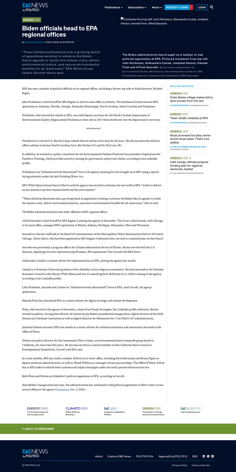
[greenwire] (179, 93)
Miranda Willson (197, 147)
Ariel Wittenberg (180, 147)
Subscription (136, 7)
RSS (194, 456)
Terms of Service (201, 465)
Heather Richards (180, 105)
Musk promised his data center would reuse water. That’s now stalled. (190, 138)
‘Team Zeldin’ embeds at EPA (189, 118)
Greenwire (62, 389)
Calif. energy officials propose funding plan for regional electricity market (189, 165)
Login (202, 7)
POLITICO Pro (144, 456)
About (155, 7)
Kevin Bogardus (35, 42)
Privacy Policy (179, 465)
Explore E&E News (119, 456)
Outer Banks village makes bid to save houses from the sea (191, 99)
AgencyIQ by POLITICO (173, 456)
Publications (112, 7)
